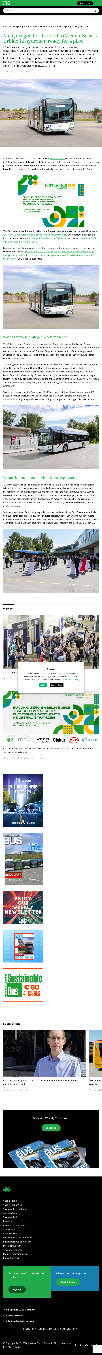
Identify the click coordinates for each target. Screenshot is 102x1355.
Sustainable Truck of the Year (18, 1237)
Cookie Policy (45, 1328)
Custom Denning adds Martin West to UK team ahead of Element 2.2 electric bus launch (42, 1082)
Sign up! (17, 1289)
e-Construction (10, 1233)
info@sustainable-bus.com (20, 1321)
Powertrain (8, 1221)
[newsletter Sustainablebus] (51, 907)
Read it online (68, 1281)
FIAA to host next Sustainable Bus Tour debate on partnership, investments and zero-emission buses (48, 750)
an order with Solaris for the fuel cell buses (48, 238)
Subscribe (51, 1127)
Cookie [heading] (51, 669)
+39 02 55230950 (14, 1315)
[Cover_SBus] (51, 859)
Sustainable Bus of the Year (17, 1241)
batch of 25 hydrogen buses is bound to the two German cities (36, 234)
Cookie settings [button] (56, 685)
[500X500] (51, 208)
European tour (57, 158)
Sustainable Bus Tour (28, 758)
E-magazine (85, 3)
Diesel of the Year (12, 1245)
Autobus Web (10, 1213)
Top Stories (41, 758)
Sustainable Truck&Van (15, 1209)
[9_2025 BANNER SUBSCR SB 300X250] (51, 985)
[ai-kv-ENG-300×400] (51, 800)
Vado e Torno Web (12, 1204)
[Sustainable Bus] (6, 3)
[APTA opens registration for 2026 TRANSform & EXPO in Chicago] (51, 642)
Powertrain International (15, 1225)
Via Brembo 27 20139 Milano (21, 1309)
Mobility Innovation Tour (15, 1253)
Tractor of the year (12, 1249)
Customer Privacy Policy (65, 1328)
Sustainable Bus (11, 1217)
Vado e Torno (10, 1200)
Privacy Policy (29, 1328)
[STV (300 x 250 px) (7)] (51, 946)
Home (5, 26)
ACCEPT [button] (43, 685)
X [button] (81, 665)
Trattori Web (9, 1229)
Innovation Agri (11, 1258)
